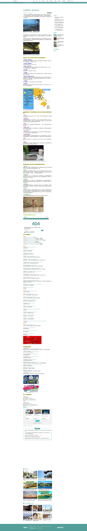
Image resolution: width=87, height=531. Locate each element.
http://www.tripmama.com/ (30, 367)
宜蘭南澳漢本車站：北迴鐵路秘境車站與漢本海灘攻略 (59, 17)
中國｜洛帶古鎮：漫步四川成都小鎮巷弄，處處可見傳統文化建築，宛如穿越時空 (27, 512)
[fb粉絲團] (58, 527)
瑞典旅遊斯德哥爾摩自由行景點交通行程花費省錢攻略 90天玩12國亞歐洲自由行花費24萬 (37, 438)
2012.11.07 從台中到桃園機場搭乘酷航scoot (34, 32)
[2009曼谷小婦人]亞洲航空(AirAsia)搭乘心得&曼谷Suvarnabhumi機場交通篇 (36, 161)
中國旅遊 (30, 2)
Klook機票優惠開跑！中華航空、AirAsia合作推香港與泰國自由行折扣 (59, 30)
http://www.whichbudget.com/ (32, 359)
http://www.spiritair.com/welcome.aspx (33, 243)
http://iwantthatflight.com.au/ (35, 351)
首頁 (24, 2)
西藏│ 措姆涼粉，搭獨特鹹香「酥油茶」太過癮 (37, 512)
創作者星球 (34, 526)
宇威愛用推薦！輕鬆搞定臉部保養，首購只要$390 (31, 435)
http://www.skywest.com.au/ (31, 333)
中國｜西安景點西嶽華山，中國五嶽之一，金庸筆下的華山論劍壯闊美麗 (27, 520)
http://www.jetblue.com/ (29, 237)
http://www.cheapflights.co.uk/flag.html (33, 356)
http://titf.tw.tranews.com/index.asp (31, 400)
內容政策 (38, 526)
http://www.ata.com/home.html (30, 242)
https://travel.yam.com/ (29, 425)
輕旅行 (15, 1)
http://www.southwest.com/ (31, 239)
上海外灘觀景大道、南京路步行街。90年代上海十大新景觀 (47, 512)
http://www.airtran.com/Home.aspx (31, 238)
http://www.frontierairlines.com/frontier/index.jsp (36, 240)
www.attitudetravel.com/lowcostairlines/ (34, 348)
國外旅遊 (27, 2)
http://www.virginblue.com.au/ (31, 327)
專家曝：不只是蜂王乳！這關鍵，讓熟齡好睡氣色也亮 (37, 520)
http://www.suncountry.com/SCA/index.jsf (33, 244)
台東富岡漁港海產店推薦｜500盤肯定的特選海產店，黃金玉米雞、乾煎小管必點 (59, 20)
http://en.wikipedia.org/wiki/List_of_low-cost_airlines (34, 364)
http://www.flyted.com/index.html (30, 241)
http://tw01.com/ (31, 372)
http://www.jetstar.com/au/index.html (31, 330)
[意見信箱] (61, 527)
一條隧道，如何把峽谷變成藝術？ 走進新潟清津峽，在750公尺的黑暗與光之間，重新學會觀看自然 (37, 431)
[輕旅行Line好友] (62, 527)
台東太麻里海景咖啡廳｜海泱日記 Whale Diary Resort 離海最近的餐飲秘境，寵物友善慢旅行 (59, 27)
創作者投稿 (30, 526)
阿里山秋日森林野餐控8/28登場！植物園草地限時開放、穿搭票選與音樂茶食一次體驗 (59, 22)
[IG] (59, 527)
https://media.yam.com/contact (38, 528)
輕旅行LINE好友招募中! (60, 2)
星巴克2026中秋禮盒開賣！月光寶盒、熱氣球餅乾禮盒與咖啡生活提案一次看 (59, 25)
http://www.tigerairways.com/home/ (31, 324)
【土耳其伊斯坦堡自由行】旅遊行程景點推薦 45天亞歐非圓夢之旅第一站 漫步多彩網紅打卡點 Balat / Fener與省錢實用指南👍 (37, 433)
